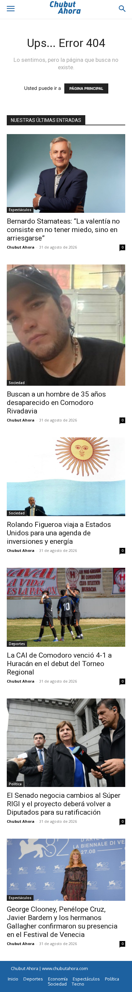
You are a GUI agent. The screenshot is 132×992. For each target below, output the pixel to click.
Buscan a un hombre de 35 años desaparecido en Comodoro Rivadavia (56, 402)
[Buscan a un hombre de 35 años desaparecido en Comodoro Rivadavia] (66, 325)
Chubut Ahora (21, 247)
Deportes (17, 643)
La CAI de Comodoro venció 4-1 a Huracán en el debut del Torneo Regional (59, 663)
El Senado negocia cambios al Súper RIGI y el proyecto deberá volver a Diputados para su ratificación (63, 803)
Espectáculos (20, 209)
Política (15, 784)
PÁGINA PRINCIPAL (86, 88)
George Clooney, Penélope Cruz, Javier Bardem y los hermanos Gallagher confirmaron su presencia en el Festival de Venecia (62, 922)
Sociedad (17, 382)
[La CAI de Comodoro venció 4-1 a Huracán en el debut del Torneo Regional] (66, 607)
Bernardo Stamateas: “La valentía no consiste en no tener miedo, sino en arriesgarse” (63, 229)
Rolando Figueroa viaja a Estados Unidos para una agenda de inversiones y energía (59, 532)
